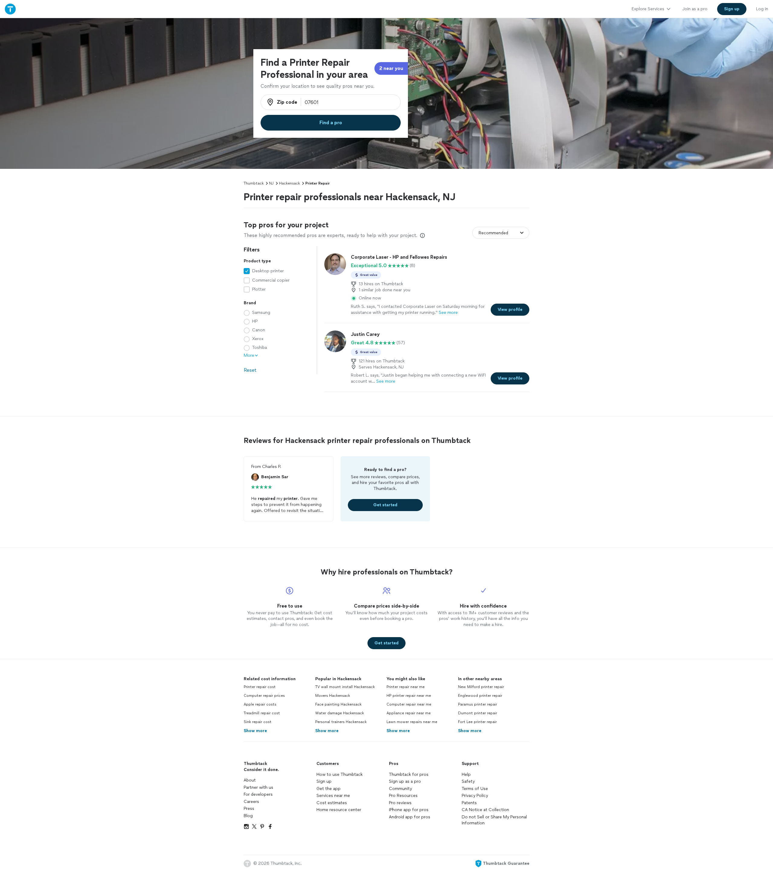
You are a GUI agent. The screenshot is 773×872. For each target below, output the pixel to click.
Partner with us (258, 787)
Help (466, 774)
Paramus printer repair (477, 704)
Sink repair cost (257, 722)
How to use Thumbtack (339, 774)
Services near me (333, 795)
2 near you (391, 68)
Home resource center (338, 809)
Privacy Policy (475, 795)
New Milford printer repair (481, 687)
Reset (250, 370)
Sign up (324, 781)
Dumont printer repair (477, 713)
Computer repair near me (408, 704)
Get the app (328, 788)
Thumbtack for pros (408, 774)
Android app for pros (409, 817)
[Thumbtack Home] (10, 9)
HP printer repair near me (408, 695)
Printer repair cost (260, 687)
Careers (251, 801)
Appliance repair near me (408, 713)
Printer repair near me (405, 687)
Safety (468, 781)
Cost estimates (331, 802)
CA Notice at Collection (485, 809)
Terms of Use (475, 788)
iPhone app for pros (408, 809)
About (250, 780)
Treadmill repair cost (262, 713)
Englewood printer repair (480, 695)
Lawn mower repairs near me (411, 722)
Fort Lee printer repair (477, 722)
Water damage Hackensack (339, 713)
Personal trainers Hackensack (341, 722)
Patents (469, 802)
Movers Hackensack (332, 695)
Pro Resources (403, 795)
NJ (271, 183)
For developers (258, 794)
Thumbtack (254, 183)
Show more (255, 730)
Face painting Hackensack (338, 704)
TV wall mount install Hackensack (345, 687)
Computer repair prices (264, 695)
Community (400, 788)
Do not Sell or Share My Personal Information (494, 820)
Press (249, 808)
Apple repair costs (260, 704)
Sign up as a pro (405, 781)
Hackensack (289, 183)
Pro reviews (400, 802)
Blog (248, 815)
